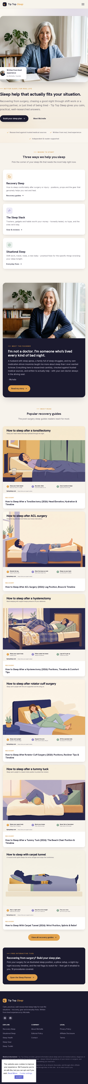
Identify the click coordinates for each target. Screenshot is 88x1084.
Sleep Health (8, 1038)
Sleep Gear (7, 1042)
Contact (34, 1038)
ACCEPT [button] (19, 1077)
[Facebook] (10, 1018)
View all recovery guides (42, 937)
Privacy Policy (65, 1029)
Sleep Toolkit (8, 1046)
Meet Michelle (39, 118)
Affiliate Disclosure (67, 1033)
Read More (12, 1073)
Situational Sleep (9, 1033)
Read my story (17, 388)
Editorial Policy (37, 1033)
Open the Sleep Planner (20, 977)
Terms (62, 1038)
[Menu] (83, 4)
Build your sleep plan (12, 118)
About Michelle (37, 1029)
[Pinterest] (5, 1018)
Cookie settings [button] (26, 1073)
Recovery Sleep (9, 1029)
